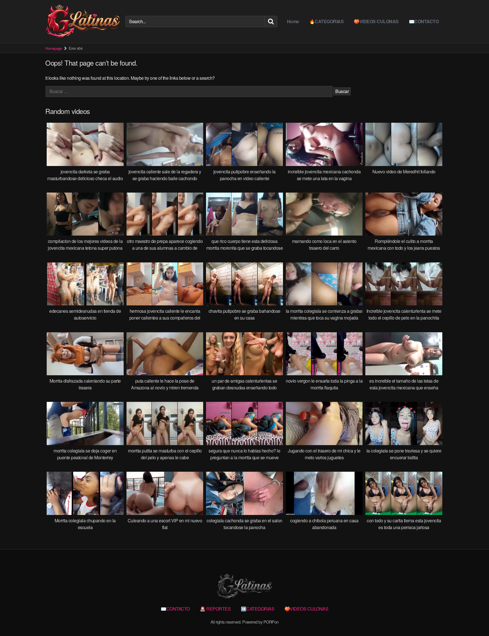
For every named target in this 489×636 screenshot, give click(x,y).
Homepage (53, 48)
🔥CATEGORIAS (326, 21)
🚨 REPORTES (215, 608)
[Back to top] (473, 618)
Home (293, 21)
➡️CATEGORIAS (257, 608)
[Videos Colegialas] (83, 21)
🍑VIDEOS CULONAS (376, 21)
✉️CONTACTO (424, 21)
